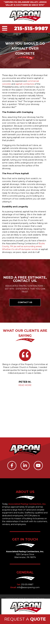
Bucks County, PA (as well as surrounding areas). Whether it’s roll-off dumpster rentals (23, 246)
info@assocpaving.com (28, 587)
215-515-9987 (31, 28)
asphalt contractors (25, 84)
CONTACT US (25, 302)
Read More (25, 385)
